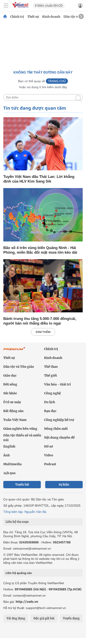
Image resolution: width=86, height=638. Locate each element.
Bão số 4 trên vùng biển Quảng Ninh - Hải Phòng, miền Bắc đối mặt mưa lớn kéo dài (40, 250)
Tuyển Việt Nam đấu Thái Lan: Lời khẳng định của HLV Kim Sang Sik (38, 179)
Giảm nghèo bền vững (20, 429)
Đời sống (10, 384)
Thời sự (33, 16)
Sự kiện (64, 484)
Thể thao (51, 367)
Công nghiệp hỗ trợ (59, 420)
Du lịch (49, 402)
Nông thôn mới (56, 429)
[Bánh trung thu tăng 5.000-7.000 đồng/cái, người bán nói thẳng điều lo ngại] (43, 286)
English (9, 446)
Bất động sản (13, 411)
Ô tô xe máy (12, 402)
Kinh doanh (51, 16)
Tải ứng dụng (15, 618)
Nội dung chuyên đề (59, 438)
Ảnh (6, 455)
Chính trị (17, 16)
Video (48, 455)
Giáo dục (10, 375)
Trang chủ (57, 81)
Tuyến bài (22, 484)
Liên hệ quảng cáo (19, 573)
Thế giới (50, 375)
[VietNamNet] (5, 17)
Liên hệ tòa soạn (17, 522)
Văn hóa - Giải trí (57, 384)
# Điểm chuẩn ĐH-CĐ (48, 5)
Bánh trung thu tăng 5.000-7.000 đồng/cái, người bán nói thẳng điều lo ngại (39, 321)
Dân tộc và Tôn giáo (18, 367)
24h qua (9, 473)
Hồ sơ (48, 446)
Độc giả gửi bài (44, 618)
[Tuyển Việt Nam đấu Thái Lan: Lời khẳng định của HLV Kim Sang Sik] (43, 144)
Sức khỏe (10, 393)
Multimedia (12, 464)
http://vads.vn (27, 601)
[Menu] (6, 5)
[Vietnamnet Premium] (14, 351)
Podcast (50, 464)
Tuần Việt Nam (14, 420)
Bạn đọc (50, 411)
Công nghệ (52, 393)
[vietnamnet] (21, 8)
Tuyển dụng (71, 618)
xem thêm (43, 332)
